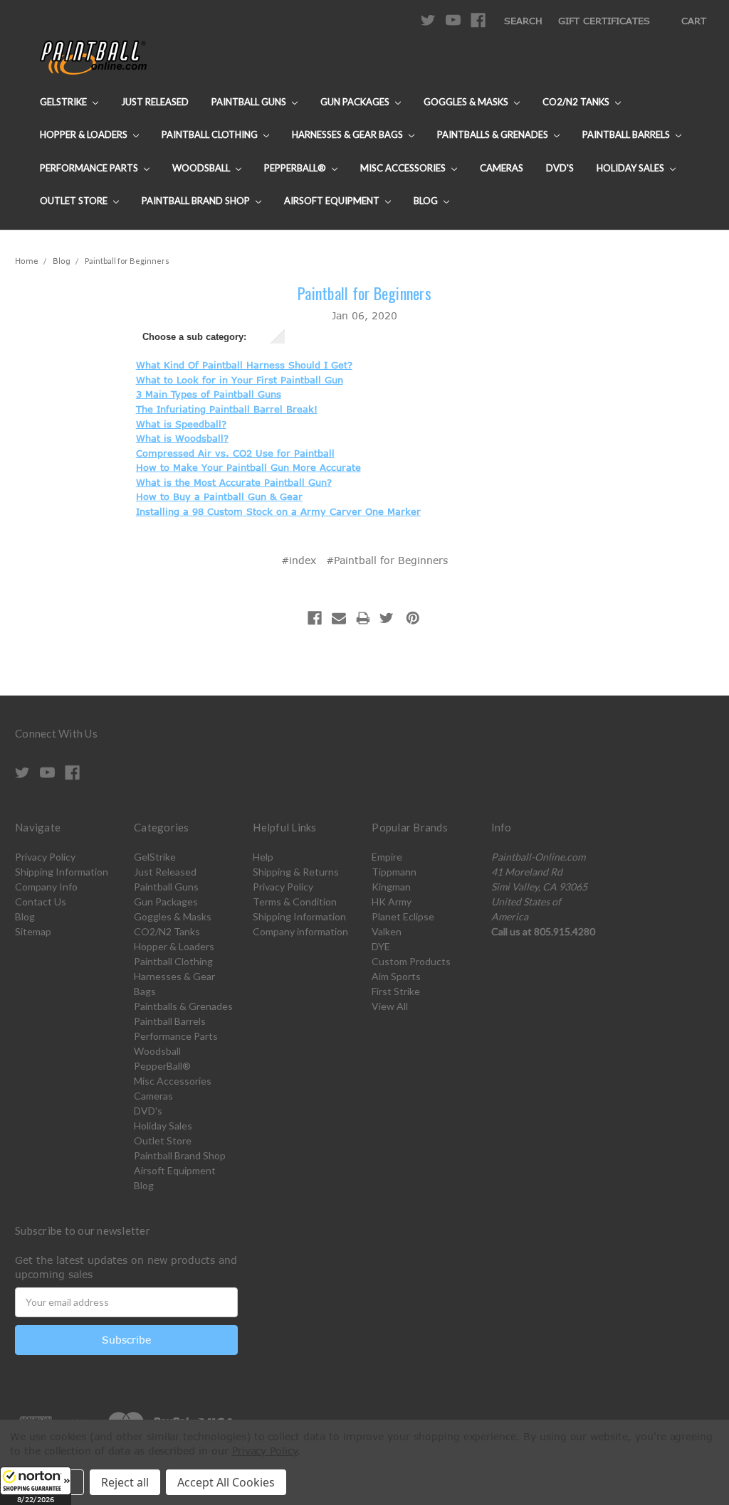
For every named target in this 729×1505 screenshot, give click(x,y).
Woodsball (202, 168)
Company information (300, 931)
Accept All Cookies (226, 1482)
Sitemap (33, 931)
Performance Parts (90, 168)
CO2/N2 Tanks (577, 101)
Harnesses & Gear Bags (348, 134)
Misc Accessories (404, 168)
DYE (381, 946)
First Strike (396, 991)
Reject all (125, 1482)
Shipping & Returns (296, 872)
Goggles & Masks (467, 101)
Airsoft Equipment (333, 200)
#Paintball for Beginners (387, 560)
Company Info (46, 887)
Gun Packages (356, 101)
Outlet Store (75, 200)
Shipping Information (61, 872)
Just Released (155, 101)
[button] (35, 1486)
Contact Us (40, 901)
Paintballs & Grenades (493, 134)
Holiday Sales (631, 168)
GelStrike (64, 101)
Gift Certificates (604, 20)
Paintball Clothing (211, 134)
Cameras (501, 168)
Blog (427, 200)
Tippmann (394, 872)
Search (523, 20)
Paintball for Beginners (364, 293)
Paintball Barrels (627, 134)
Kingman (391, 887)
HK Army (391, 901)
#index (298, 560)
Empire (387, 857)
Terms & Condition (295, 901)
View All (390, 1006)
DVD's (560, 168)
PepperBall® (296, 168)
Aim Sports (396, 976)
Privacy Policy (45, 857)
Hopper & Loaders (85, 134)
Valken (387, 931)
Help (263, 857)
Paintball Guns (249, 101)
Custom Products (411, 961)
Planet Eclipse (403, 916)
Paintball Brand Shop (197, 200)
